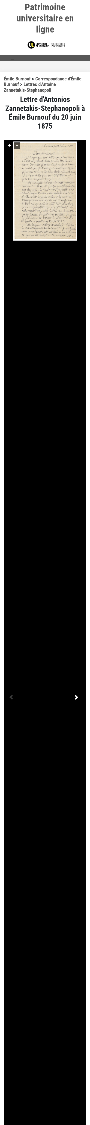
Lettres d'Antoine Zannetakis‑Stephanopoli (30, 87)
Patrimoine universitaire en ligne (45, 18)
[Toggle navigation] (13, 58)
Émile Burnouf (17, 79)
